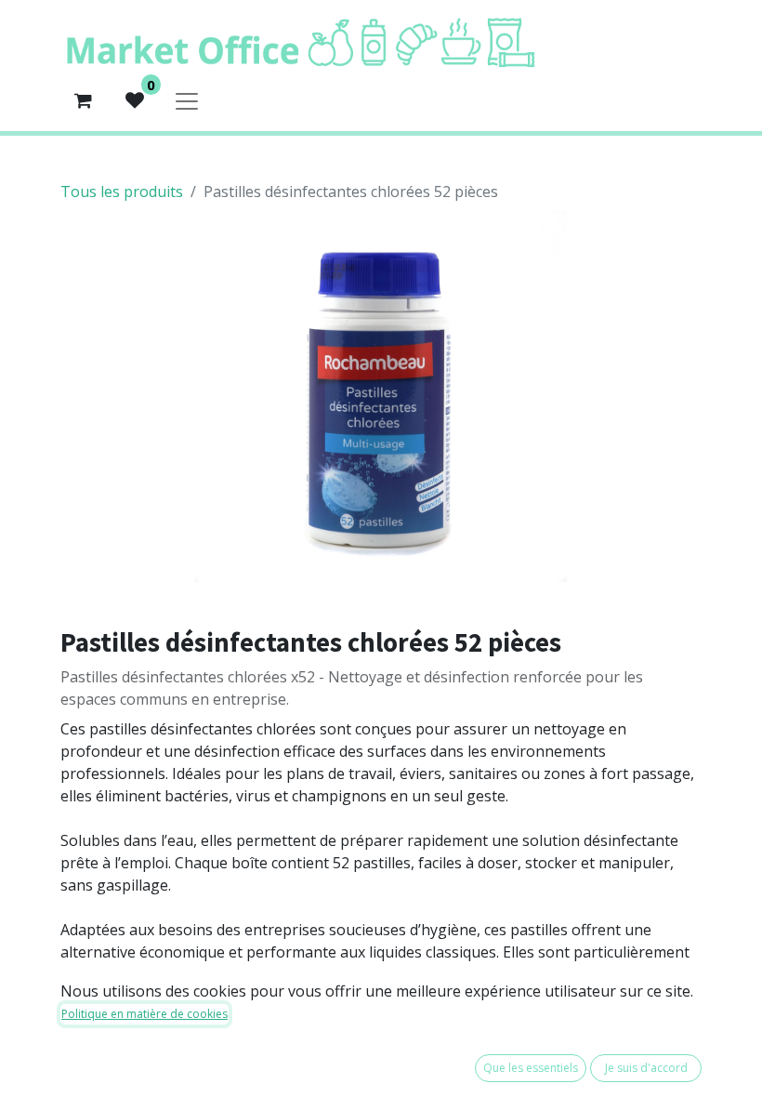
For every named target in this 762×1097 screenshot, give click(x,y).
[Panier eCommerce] (82, 100)
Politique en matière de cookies (144, 1014)
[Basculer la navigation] (186, 100)
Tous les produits (121, 191)
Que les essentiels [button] (530, 1068)
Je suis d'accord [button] (646, 1068)
